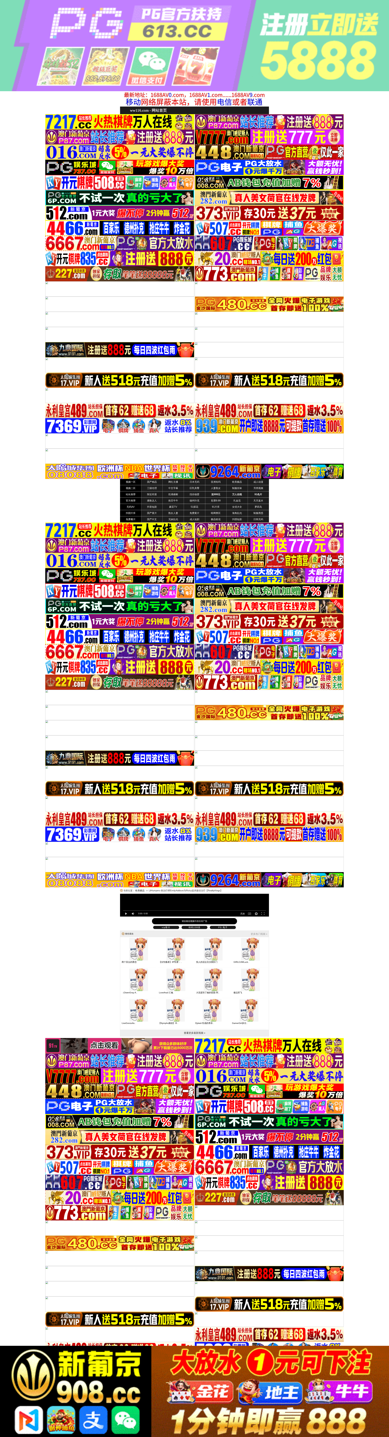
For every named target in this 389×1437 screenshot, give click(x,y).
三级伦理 (152, 488)
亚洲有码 (216, 482)
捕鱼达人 (152, 500)
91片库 (216, 507)
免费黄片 (194, 513)
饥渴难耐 (173, 494)
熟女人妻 (173, 513)
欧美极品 (237, 482)
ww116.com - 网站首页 (148, 110)
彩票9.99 (216, 500)
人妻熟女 (216, 488)
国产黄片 (152, 513)
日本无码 (194, 482)
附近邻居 (152, 494)
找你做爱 (194, 494)
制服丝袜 (237, 488)
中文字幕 (173, 488)
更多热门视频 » (259, 934)
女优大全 (237, 507)
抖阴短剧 (237, 519)
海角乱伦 (237, 513)
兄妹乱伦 (173, 519)
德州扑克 (194, 500)
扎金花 (237, 500)
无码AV (131, 507)
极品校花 (216, 519)
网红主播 (173, 482)
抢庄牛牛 (173, 500)
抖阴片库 (131, 513)
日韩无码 (258, 519)
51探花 (194, 507)
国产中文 (152, 519)
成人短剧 (194, 519)
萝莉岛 (258, 507)
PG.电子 (223, 927)
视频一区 (131, 482)
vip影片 (166, 927)
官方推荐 (131, 500)
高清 (242, 913)
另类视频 (258, 488)
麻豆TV (173, 507)
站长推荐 (131, 494)
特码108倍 (194, 927)
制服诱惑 (258, 513)
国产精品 (152, 482)
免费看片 (131, 519)
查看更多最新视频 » (194, 1033)
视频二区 (131, 488)
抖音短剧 (152, 507)
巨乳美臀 (194, 488)
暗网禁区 (216, 513)
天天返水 (258, 500)
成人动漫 (258, 482)
